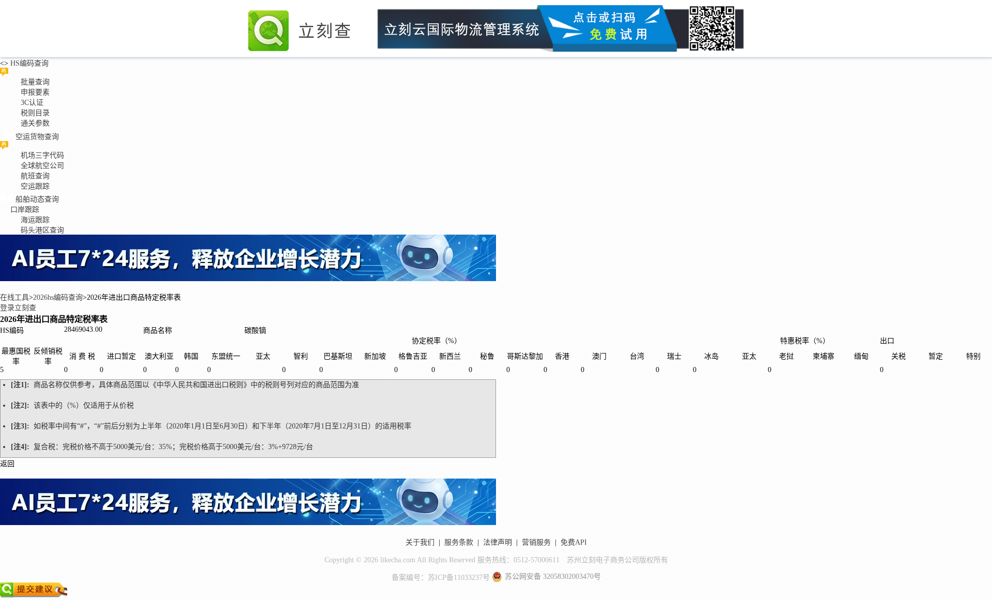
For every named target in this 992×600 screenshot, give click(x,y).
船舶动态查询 (37, 199)
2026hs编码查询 (58, 297)
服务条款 (458, 542)
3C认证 (32, 102)
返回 (7, 464)
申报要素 (35, 92)
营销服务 (536, 542)
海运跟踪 (35, 220)
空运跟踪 (35, 186)
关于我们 (420, 542)
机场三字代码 (42, 155)
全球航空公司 (42, 166)
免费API (574, 542)
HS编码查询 (28, 63)
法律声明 (497, 542)
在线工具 (14, 297)
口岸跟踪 (24, 209)
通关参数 (35, 123)
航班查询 (35, 176)
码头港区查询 (42, 230)
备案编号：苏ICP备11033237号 (441, 577)
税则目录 (35, 113)
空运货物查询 (37, 137)
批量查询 (35, 82)
